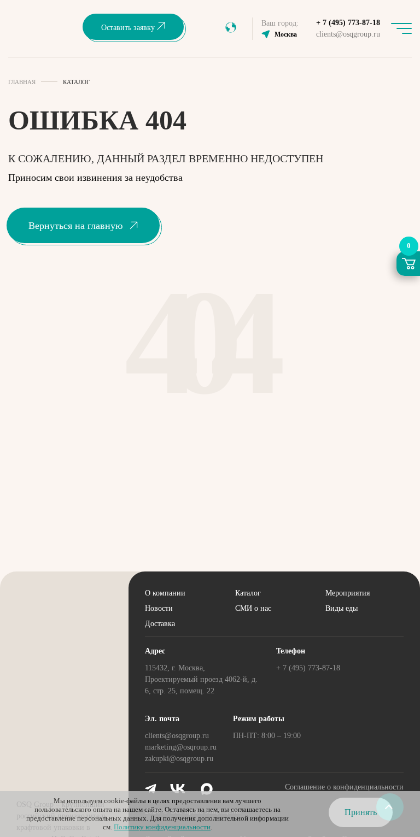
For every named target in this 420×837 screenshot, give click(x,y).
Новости (159, 608)
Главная (22, 82)
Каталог (248, 593)
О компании (165, 593)
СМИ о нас (253, 608)
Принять (361, 812)
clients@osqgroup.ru (348, 34)
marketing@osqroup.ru (181, 747)
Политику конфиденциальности (162, 827)
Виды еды (341, 608)
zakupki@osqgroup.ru (179, 759)
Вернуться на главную (75, 225)
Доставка (160, 624)
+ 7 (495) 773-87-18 (348, 23)
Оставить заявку (129, 27)
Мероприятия (347, 593)
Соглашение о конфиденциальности (344, 787)
